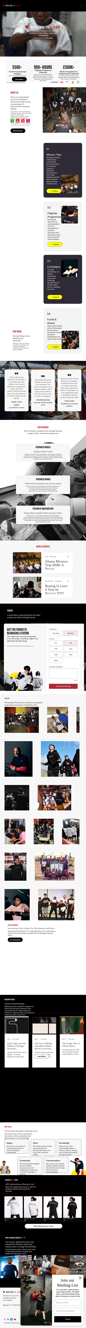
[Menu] (81, 5)
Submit (67, 1319)
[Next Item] (80, 110)
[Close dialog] (80, 1278)
